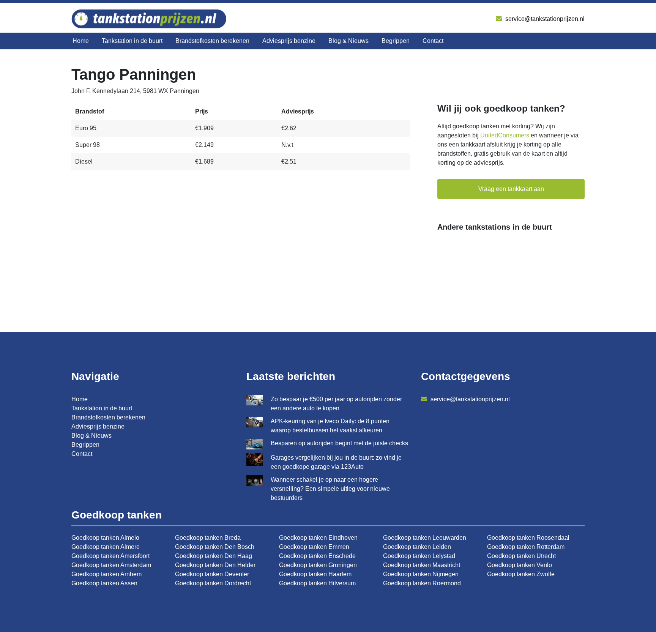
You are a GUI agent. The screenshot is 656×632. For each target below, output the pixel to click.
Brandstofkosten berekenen (212, 41)
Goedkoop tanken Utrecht (521, 556)
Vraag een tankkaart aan (511, 189)
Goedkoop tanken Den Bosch (214, 547)
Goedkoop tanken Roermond (422, 583)
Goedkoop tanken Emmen (314, 547)
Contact (433, 41)
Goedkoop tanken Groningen (318, 565)
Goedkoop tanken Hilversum (317, 583)
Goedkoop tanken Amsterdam (111, 565)
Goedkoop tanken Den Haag (213, 556)
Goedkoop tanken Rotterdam (526, 547)
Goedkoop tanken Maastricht (421, 565)
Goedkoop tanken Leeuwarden (424, 537)
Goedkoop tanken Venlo (519, 565)
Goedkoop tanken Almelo (105, 537)
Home (81, 41)
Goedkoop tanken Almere (105, 547)
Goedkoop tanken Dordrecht (213, 583)
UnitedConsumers (504, 135)
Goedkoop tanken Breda (208, 537)
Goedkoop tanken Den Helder (215, 565)
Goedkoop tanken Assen (104, 583)
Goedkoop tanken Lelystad (419, 556)
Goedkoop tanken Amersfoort (110, 556)
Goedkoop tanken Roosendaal (528, 537)
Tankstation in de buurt (132, 41)
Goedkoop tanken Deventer (212, 574)
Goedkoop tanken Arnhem (106, 574)
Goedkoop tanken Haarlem (315, 574)
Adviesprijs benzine (288, 41)
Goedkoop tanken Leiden (417, 547)
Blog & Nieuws (348, 41)
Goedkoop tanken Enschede (317, 556)
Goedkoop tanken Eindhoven (318, 537)
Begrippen (396, 41)
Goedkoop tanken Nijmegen (421, 574)
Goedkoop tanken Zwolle (521, 574)
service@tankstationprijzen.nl (544, 19)
